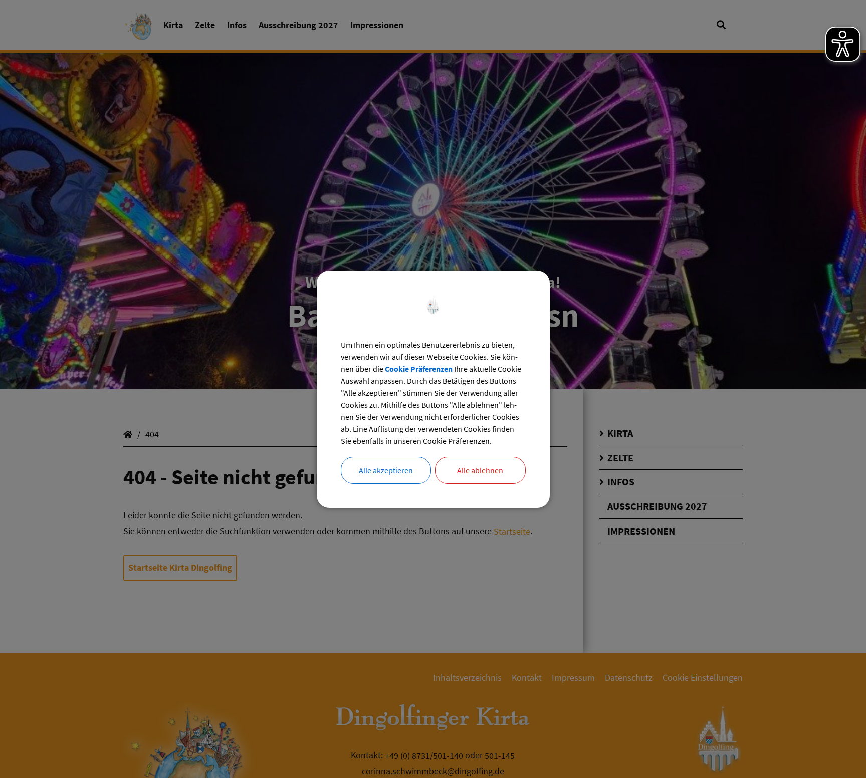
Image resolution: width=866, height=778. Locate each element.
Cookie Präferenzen (419, 369)
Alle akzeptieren (386, 470)
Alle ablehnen (480, 470)
